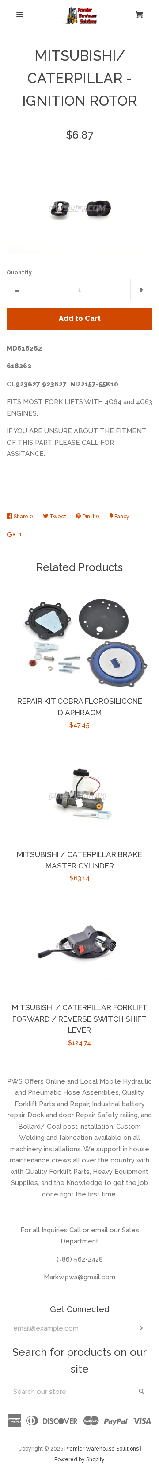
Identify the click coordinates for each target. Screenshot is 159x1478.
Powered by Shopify (79, 1459)
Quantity (19, 273)
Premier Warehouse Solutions (101, 1449)
